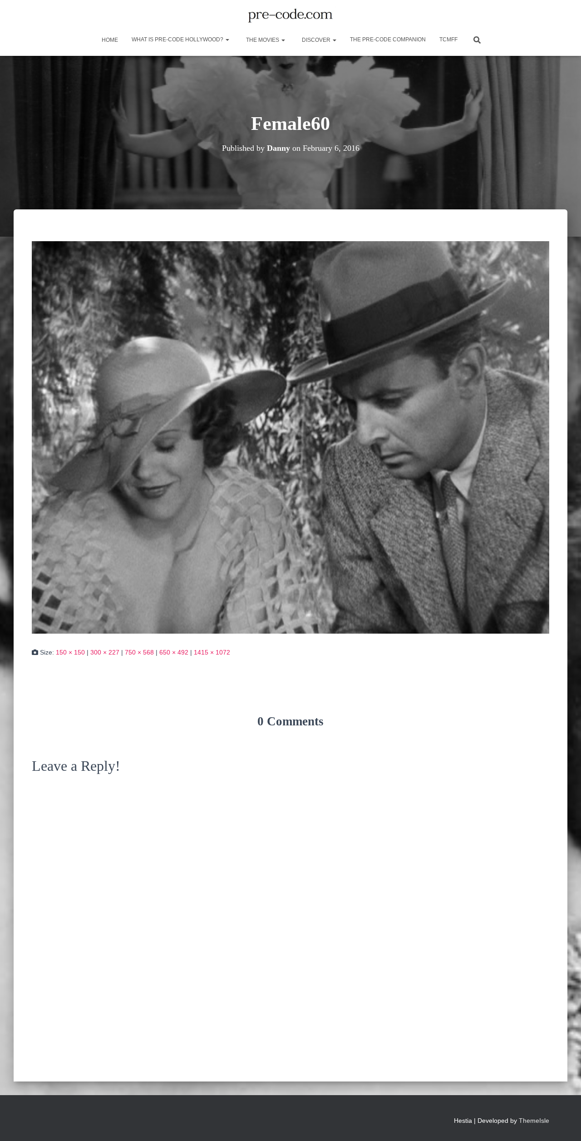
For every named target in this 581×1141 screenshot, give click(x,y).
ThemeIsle (534, 1120)
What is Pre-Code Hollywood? (178, 39)
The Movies (263, 40)
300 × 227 (104, 652)
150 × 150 (70, 652)
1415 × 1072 (212, 652)
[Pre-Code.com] (290, 16)
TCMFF (448, 39)
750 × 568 (139, 652)
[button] (227, 39)
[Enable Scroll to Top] (563, 1122)
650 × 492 (173, 652)
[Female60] (290, 436)
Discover (316, 40)
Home (109, 40)
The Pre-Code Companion (388, 39)
